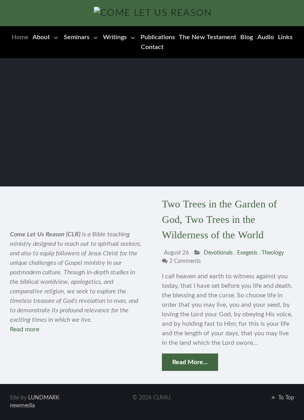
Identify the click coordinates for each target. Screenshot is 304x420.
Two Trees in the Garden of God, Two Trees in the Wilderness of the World (219, 219)
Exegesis (248, 253)
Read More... (190, 362)
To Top (285, 398)
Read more (24, 329)
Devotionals (218, 253)
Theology (273, 253)
